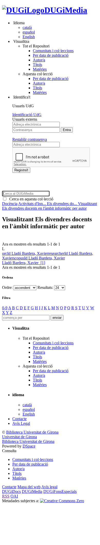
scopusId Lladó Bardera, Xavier (39, 258)
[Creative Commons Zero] (62, 501)
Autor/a (39, 60)
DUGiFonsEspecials (60, 491)
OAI (14, 496)
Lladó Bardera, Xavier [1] (23, 263)
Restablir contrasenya (29, 139)
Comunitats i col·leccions (53, 50)
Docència (9, 203)
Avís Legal (21, 423)
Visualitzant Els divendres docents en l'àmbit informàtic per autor (49, 205)
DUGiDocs (11, 491)
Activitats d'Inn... (32, 203)
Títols (37, 64)
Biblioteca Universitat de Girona (32, 432)
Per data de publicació (50, 55)
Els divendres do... (62, 203)
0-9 (4, 308)
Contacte (19, 419)
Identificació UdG (27, 114)
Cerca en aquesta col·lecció (30, 199)
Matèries (40, 69)
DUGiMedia (65, 10)
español (29, 32)
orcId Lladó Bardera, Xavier (25, 253)
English (29, 37)
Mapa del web (29, 487)
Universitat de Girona (19, 437)
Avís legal (49, 487)
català (27, 27)
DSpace (29, 446)
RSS (5, 496)
